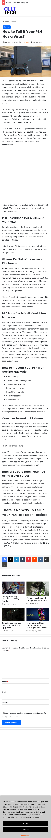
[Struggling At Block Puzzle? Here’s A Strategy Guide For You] (37, 614)
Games (13, 22)
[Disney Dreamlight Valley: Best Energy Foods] (13, 588)
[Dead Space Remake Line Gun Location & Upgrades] (13, 614)
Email (5, 692)
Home (6, 22)
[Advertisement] (25, 176)
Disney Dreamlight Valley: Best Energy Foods (10, 598)
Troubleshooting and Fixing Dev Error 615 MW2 (37, 599)
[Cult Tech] (10, 10)
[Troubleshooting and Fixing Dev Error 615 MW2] (37, 589)
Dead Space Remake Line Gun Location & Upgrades (11, 625)
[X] (10, 559)
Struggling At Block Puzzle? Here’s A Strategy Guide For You (37, 625)
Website (5, 703)
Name (5, 682)
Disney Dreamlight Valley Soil (17, 2)
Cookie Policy (25, 835)
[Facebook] (4, 559)
